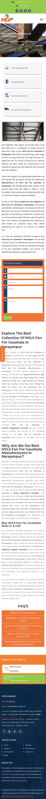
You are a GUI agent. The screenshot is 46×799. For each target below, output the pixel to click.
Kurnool (5, 428)
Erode (16, 493)
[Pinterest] (21, 10)
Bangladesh (14, 428)
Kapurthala (24, 493)
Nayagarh (35, 493)
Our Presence (30, 748)
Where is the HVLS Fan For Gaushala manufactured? (23, 635)
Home (5, 42)
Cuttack (24, 428)
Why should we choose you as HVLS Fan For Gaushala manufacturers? (23, 643)
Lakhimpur (6, 549)
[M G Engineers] (7, 18)
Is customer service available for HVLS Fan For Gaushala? (23, 627)
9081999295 (24, 6)
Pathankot (22, 549)
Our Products (9, 752)
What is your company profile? (23, 613)
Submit (8, 318)
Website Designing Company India (19, 796)
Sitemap (28, 745)
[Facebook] (17, 10)
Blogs (6, 755)
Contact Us (29, 752)
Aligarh (14, 549)
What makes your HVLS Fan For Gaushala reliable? (23, 619)
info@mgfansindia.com (24, 2)
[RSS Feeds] (25, 10)
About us (7, 748)
